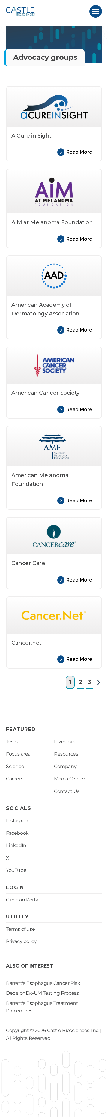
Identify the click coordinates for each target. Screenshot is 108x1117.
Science (15, 766)
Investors (64, 741)
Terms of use (20, 929)
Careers (14, 779)
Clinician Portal (23, 900)
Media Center (69, 779)
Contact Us (67, 791)
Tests (12, 741)
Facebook (17, 833)
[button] (95, 11)
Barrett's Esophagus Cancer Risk (43, 983)
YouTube (16, 870)
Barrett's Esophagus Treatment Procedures (42, 1007)
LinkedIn (16, 845)
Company (65, 766)
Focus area (18, 754)
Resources (66, 754)
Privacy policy (21, 941)
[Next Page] (98, 682)
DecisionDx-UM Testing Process (42, 993)
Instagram (17, 820)
